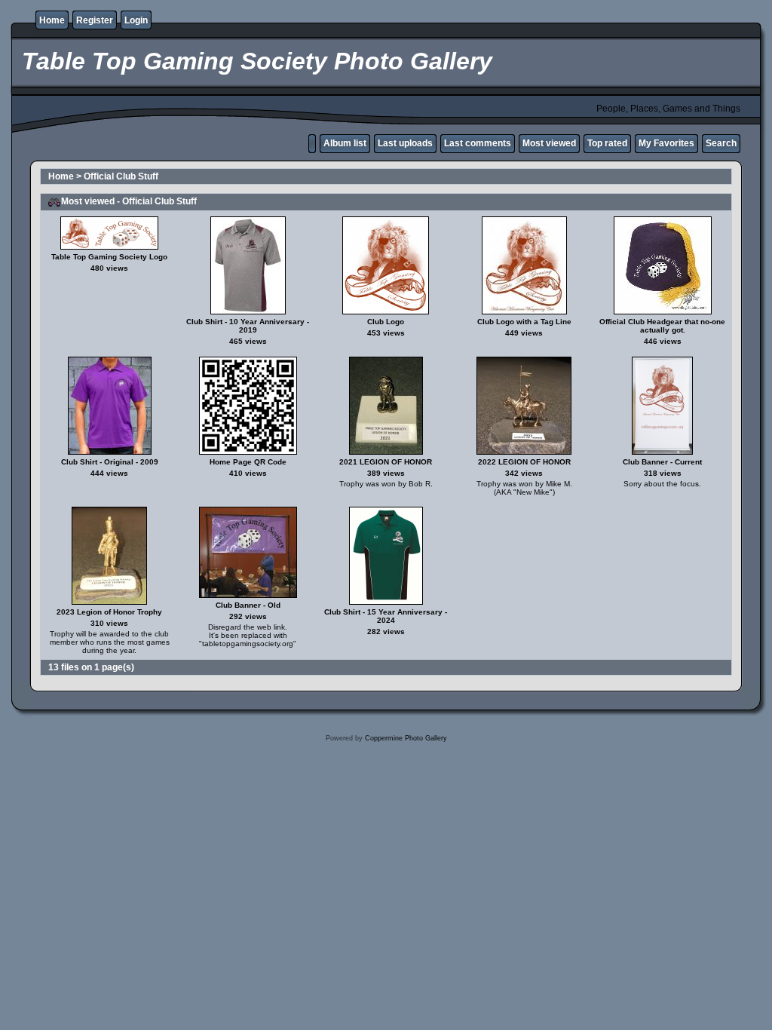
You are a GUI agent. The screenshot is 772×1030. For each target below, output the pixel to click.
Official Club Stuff (121, 176)
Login (136, 20)
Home (52, 20)
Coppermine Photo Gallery (406, 738)
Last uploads (405, 143)
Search (721, 143)
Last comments (477, 143)
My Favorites (666, 143)
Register (94, 20)
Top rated (607, 143)
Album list (344, 143)
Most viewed (549, 143)
